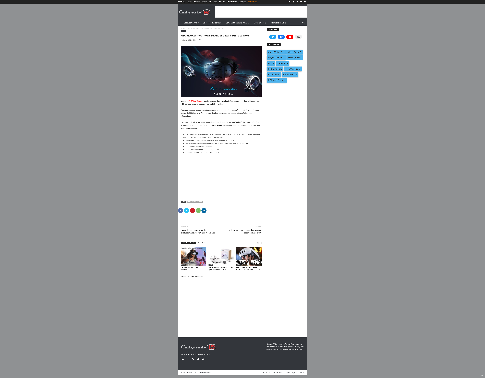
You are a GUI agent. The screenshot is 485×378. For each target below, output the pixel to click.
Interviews (232, 2)
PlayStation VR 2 (276, 57)
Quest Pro (283, 63)
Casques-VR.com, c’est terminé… (189, 268)
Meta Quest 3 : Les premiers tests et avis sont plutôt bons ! (248, 268)
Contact (302, 372)
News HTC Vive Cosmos (194, 201)
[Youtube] (305, 2)
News (189, 2)
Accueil (181, 2)
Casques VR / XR (190, 23)
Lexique (242, 2)
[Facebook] (293, 2)
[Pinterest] (192, 210)
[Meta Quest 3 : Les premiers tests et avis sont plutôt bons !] (249, 256)
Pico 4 (271, 63)
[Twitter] (301, 2)
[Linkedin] (204, 210)
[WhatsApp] (198, 210)
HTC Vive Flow (275, 69)
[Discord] (289, 2)
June (185, 40)
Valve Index (273, 74)
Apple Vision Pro (276, 52)
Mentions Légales (291, 372)
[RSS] (297, 2)
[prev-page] (257, 243)
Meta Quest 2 (294, 57)
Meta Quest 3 (294, 52)
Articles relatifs (188, 243)
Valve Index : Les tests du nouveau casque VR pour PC (245, 231)
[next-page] (260, 243)
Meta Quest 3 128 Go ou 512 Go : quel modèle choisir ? (221, 268)
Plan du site (266, 372)
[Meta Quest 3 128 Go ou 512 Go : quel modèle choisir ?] (221, 256)
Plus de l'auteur (204, 243)
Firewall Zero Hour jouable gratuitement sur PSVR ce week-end (198, 231)
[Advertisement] (261, 12)
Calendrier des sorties (212, 23)
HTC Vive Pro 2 (293, 69)
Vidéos (197, 2)
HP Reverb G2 (290, 74)
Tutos (222, 2)
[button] (303, 23)
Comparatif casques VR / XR (237, 23)
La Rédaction (277, 372)
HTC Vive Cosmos (195, 101)
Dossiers (213, 2)
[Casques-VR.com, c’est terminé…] (193, 256)
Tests (204, 2)
